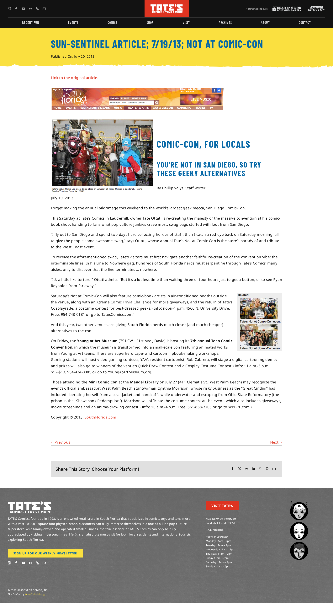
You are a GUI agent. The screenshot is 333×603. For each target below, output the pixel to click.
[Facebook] (232, 469)
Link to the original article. (74, 77)
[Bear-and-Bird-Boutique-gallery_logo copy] (286, 7)
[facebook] (16, 8)
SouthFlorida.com (100, 417)
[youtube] (23, 8)
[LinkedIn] (253, 469)
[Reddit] (246, 469)
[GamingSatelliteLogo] (315, 7)
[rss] (37, 8)
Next (274, 442)
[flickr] (30, 8)
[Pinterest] (267, 469)
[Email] (274, 469)
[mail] (44, 8)
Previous (62, 442)
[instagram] (9, 8)
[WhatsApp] (260, 469)
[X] (239, 469)
